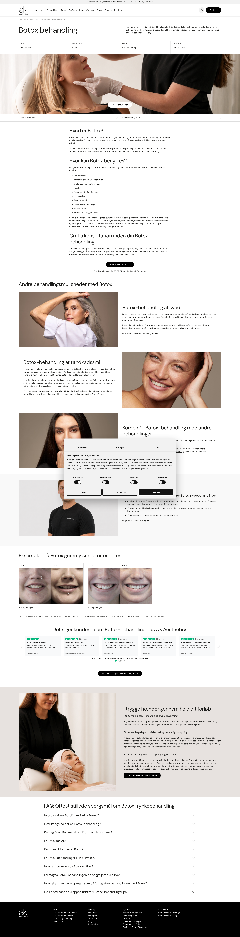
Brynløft (78, 188)
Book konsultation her (120, 264)
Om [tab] (157, 447)
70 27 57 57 (116, 271)
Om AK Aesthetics (84, 6)
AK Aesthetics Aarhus (63, 915)
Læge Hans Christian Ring (134, 520)
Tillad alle (156, 492)
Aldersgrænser (133, 6)
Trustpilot (92, 918)
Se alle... (23, 10)
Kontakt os (58, 921)
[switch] (106, 482)
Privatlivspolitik (130, 915)
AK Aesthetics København (65, 912)
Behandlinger (28, 20)
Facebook (92, 912)
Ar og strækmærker (186, 6)
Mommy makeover (135, 6)
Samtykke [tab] (82, 447)
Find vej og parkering (63, 918)
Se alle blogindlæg (31, 8)
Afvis (84, 492)
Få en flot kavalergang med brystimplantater (187, 6)
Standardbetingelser (132, 912)
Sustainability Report (132, 921)
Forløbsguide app (185, 6)
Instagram (93, 915)
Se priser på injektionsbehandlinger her (120, 673)
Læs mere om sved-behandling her (138, 333)
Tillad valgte (120, 492)
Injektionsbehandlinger (43, 20)
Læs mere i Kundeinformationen (142, 775)
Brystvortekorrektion (30, 6)
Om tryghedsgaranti (131, 117)
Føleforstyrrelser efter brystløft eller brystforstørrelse (142, 6)
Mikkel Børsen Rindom (187, 6)
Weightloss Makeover (136, 6)
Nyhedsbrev (131, 6)
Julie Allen (180, 10)
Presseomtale (132, 10)
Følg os (91, 910)
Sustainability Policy (132, 924)
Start (20, 20)
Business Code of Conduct (135, 927)
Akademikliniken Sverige (169, 912)
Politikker (127, 910)
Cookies (126, 918)
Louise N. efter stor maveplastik (176, 6)
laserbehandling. (176, 451)
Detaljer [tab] (120, 447)
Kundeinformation (27, 117)
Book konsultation (120, 105)
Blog (90, 921)
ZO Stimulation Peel (135, 6)
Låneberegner (29, 8)
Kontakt (57, 910)
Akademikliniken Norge (168, 915)
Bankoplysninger (83, 10)
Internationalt (164, 910)
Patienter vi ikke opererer (139, 10)
